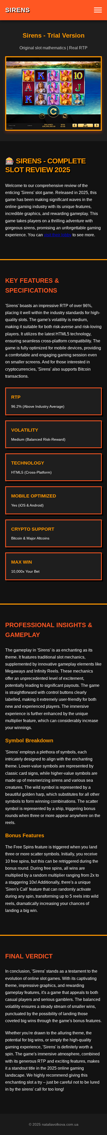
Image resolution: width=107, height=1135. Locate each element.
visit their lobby (57, 235)
